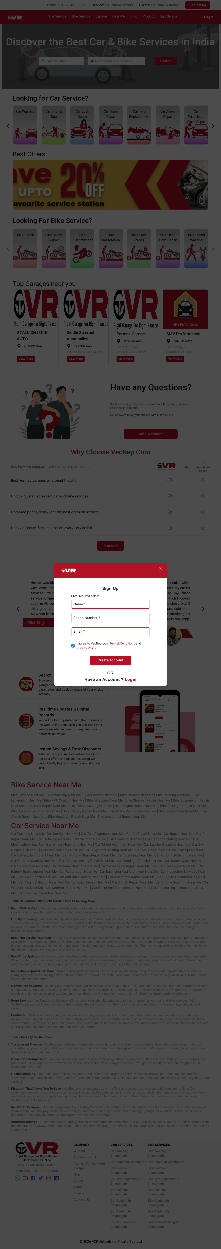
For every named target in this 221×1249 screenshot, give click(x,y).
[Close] (160, 568)
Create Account (110, 660)
